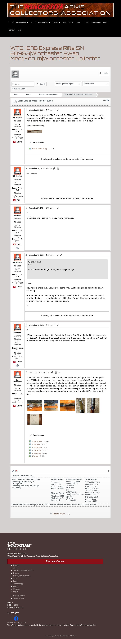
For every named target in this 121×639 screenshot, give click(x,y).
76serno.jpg (36, 453)
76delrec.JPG (37, 441)
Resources (67, 22)
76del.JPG (36, 444)
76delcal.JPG (37, 447)
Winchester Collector (67, 636)
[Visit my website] (17, 248)
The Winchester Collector (23, 571)
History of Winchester (21, 576)
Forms (105, 22)
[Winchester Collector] (60, 10)
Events (56, 22)
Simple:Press (59, 514)
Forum (85, 22)
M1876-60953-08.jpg (39, 149)
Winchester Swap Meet (48, 95)
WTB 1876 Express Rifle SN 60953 (79, 95)
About (33, 22)
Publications (43, 22)
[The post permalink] (54, 110)
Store (78, 22)
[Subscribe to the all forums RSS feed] (13, 470)
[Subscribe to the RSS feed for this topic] (107, 100)
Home (11, 22)
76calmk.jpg (36, 450)
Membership (21, 22)
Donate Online (55, 561)
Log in (20, 30)
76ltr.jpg (35, 456)
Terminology (96, 22)
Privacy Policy (18, 596)
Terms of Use (18, 598)
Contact (12, 30)
